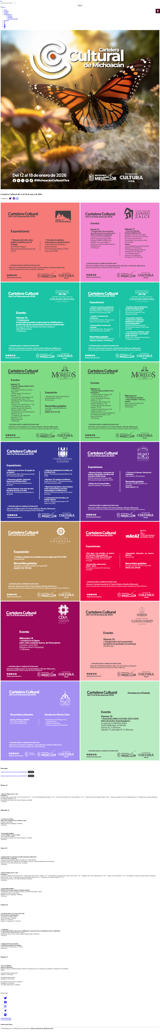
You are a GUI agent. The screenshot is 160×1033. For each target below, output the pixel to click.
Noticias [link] (6, 13)
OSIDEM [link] (9, 17)
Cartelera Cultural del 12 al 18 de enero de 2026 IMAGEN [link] (14, 772)
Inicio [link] (5, 10)
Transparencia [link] (7, 14)
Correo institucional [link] (6, 1018)
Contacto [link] (6, 20)
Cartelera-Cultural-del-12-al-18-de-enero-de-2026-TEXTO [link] (14, 775)
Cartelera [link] (6, 11)
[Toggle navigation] (5, 7)
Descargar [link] (31, 772)
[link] (158, 11)
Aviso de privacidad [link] (12, 19)
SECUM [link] (9, 16)
